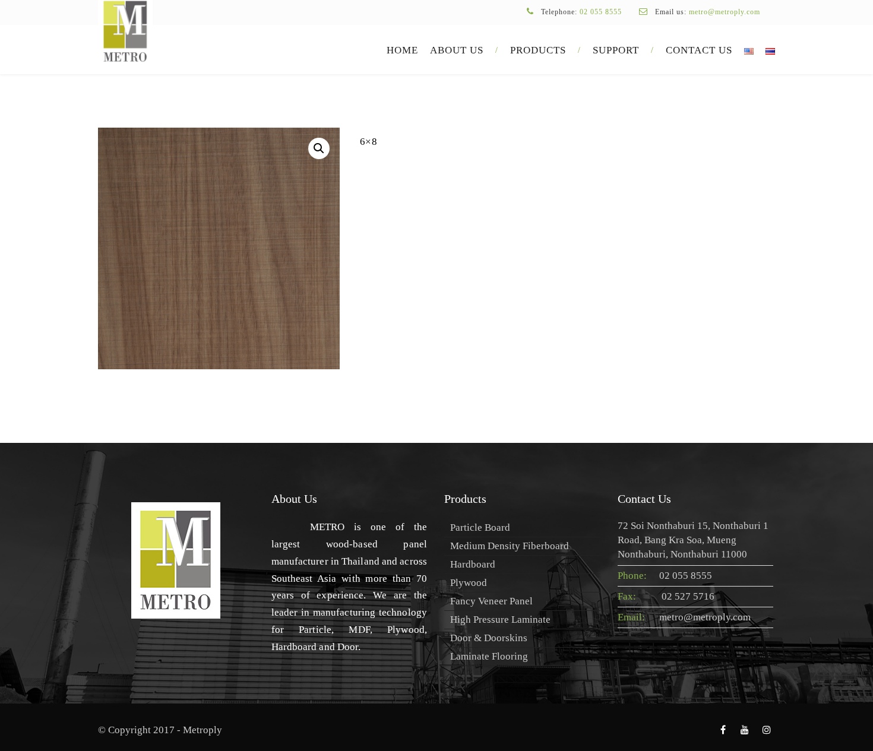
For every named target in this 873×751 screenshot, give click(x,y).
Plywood (468, 582)
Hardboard (472, 564)
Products (538, 50)
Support (616, 50)
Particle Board (480, 527)
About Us (456, 50)
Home (402, 50)
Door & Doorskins (488, 638)
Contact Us (699, 50)
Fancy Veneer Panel (491, 601)
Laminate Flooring (489, 656)
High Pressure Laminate (500, 619)
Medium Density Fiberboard (509, 546)
